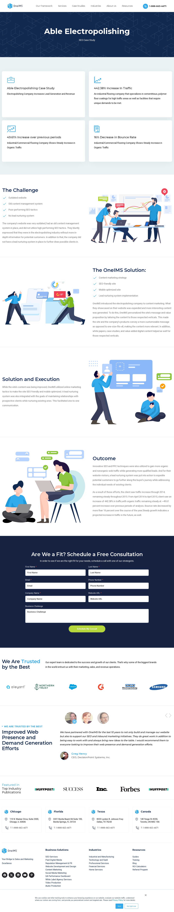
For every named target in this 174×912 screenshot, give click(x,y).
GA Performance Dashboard (57, 876)
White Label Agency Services (58, 879)
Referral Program (140, 869)
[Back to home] (15, 6)
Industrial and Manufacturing (101, 857)
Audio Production (53, 886)
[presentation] (166, 715)
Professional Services (99, 863)
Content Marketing (53, 869)
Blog (134, 863)
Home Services (96, 869)
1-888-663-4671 (157, 6)
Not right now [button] (131, 906)
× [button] (145, 894)
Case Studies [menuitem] (78, 6)
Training (135, 860)
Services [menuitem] (62, 6)
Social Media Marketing (55, 873)
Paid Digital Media (53, 860)
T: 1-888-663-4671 (19, 828)
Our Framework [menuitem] (44, 6)
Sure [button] (119, 906)
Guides (135, 857)
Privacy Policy (117, 900)
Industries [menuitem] (96, 6)
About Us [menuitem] (111, 6)
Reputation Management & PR (58, 863)
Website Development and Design (60, 866)
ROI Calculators (139, 866)
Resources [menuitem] (127, 6)
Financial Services (97, 866)
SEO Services (51, 857)
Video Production (53, 882)
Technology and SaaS (98, 860)
